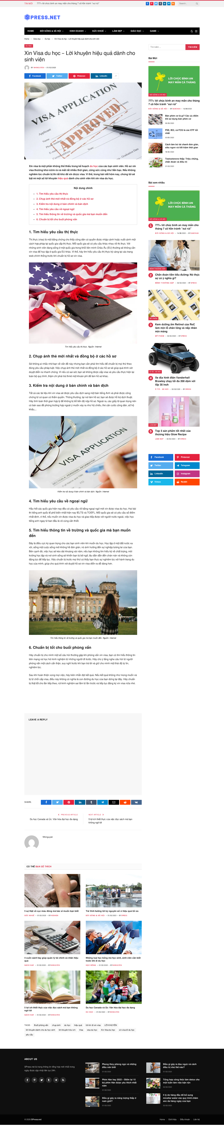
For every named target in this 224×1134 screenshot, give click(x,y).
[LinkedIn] (13, 189)
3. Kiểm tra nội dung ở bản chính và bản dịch (62, 204)
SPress (124, 915)
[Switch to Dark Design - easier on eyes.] (192, 31)
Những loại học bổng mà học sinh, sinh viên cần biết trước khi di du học (113, 959)
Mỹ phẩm (153, 318)
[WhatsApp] (13, 241)
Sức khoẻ (98, 31)
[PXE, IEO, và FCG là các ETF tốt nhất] (155, 133)
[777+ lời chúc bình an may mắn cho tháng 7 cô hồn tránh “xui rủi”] (174, 81)
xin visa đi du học (127, 1030)
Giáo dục (136, 31)
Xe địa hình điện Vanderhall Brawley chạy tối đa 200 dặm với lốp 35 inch (175, 381)
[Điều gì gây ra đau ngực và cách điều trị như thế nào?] (153, 1067)
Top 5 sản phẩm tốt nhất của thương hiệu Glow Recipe (173, 433)
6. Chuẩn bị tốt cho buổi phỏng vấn (56, 219)
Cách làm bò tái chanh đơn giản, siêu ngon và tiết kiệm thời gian (182, 146)
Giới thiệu (172, 1120)
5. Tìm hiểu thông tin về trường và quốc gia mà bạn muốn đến (71, 214)
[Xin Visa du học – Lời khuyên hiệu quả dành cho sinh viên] (83, 121)
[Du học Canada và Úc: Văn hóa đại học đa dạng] (114, 987)
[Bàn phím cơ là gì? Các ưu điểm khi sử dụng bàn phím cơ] (155, 119)
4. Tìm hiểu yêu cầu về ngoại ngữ (55, 209)
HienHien (54, 915)
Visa (81, 1030)
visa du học (92, 1030)
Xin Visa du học (108, 1030)
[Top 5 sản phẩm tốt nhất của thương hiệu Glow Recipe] (174, 411)
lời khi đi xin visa (93, 1025)
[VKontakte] (13, 226)
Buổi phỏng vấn (41, 1025)
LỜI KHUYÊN (111, 1025)
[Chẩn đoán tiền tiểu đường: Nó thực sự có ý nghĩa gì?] (174, 255)
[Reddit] (13, 219)
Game (153, 31)
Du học (29, 46)
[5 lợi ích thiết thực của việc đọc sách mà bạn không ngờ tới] (52, 987)
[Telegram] (13, 234)
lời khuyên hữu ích (67, 1030)
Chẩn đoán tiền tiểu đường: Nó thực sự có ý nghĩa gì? (177, 276)
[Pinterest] (13, 196)
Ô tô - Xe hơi (155, 372)
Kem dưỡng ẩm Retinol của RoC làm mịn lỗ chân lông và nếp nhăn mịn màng (176, 328)
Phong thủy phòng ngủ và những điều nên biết (119, 1065)
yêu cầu (29, 1035)
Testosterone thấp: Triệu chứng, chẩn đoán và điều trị (182, 160)
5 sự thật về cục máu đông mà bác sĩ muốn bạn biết (51, 911)
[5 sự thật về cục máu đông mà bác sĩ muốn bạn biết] (52, 890)
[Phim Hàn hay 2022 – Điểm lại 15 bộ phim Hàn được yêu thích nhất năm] (92, 1083)
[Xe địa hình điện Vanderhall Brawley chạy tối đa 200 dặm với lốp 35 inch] (174, 358)
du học (94, 166)
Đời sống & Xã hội (50, 31)
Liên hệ (196, 1120)
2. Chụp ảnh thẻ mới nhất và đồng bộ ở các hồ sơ (65, 199)
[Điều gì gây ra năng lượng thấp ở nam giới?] (92, 1101)
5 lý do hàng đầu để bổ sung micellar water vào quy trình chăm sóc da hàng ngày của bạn (180, 1098)
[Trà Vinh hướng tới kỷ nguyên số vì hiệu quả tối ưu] (114, 890)
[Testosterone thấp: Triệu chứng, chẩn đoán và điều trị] (155, 162)
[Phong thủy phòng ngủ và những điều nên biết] (92, 1067)
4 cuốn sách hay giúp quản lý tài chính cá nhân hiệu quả (51, 959)
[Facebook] (13, 174)
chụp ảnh (56, 1025)
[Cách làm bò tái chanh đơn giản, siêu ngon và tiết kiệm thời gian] (155, 148)
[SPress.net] (42, 17)
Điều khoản (185, 1120)
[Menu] (196, 31)
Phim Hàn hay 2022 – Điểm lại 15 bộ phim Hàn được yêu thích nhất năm (119, 1083)
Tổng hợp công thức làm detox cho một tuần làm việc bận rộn (181, 1081)
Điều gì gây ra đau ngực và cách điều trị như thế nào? (179, 1065)
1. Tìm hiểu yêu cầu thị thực (52, 194)
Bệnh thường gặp (157, 269)
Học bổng (91, 965)
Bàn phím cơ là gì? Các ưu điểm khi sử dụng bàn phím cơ (181, 117)
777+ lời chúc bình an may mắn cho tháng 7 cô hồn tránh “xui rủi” (68, 3)
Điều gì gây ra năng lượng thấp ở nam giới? (119, 1099)
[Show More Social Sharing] (116, 76)
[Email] (13, 204)
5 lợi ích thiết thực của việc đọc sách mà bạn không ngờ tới (51, 1009)
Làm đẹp (117, 31)
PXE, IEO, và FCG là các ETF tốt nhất (181, 131)
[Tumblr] (13, 211)
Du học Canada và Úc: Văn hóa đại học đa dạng (54, 819)
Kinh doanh (77, 31)
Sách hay (29, 965)
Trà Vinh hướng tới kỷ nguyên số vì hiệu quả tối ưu (112, 911)
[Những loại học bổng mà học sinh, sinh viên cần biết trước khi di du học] (114, 937)
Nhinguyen (39, 68)
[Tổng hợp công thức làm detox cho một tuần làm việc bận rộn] (153, 1083)
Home (30, 31)
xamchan (176, 109)
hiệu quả (63, 178)
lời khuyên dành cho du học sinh (40, 1030)
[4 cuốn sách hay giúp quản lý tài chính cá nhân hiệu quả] (52, 937)
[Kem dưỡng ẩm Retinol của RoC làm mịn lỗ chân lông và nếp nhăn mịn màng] (174, 305)
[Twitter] (13, 182)
